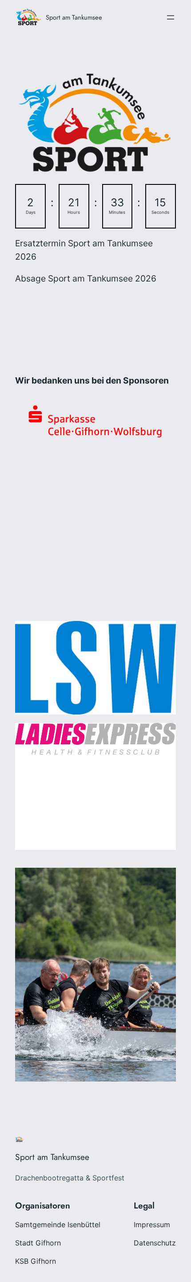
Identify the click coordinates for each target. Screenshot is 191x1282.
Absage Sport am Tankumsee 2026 (85, 278)
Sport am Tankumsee (74, 17)
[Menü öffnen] (170, 17)
